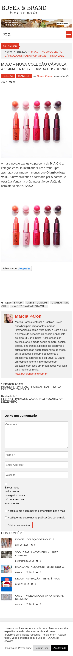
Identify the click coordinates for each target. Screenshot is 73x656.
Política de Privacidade (18, 648)
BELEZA (21, 51)
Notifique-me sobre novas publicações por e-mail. (36, 517)
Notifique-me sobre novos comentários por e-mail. (36, 510)
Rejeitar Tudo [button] (41, 648)
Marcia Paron (44, 76)
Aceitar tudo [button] (60, 648)
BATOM (18, 302)
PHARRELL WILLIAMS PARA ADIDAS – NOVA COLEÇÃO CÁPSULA (31, 388)
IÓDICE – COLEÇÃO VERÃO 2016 (34, 539)
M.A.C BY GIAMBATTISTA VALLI (29, 306)
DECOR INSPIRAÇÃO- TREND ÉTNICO (37, 578)
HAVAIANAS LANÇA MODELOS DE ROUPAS (40, 567)
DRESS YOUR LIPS (36, 302)
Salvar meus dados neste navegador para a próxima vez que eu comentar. (15, 495)
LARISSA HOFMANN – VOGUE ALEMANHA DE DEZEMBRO (32, 400)
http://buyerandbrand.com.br (31, 373)
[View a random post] (5, 34)
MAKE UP (24, 75)
